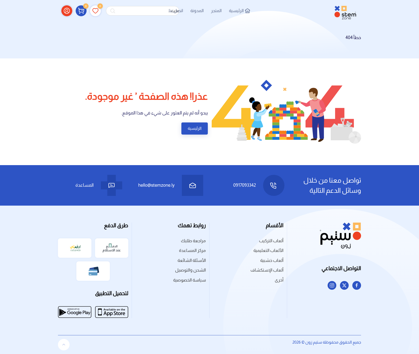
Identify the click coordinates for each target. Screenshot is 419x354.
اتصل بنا (176, 10)
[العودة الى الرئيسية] (345, 11)
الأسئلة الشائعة (191, 260)
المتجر (216, 10)
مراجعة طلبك (193, 240)
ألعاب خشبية (271, 260)
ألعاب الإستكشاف (266, 270)
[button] (81, 10)
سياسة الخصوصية (189, 280)
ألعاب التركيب (271, 240)
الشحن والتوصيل (190, 270)
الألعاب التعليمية (268, 250)
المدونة (197, 10)
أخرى (279, 280)
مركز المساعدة (192, 250)
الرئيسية (236, 10)
